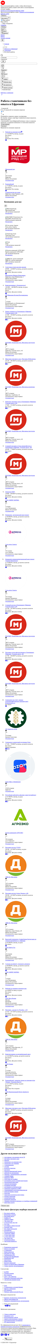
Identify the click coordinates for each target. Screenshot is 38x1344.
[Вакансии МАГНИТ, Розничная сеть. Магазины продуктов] (20, 331)
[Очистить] (3, 61)
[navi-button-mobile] (2, 40)
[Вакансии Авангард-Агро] (20, 717)
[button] (3, 35)
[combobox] (9, 57)
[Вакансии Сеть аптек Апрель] (20, 533)
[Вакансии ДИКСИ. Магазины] (20, 865)
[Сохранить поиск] (2, 66)
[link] (4, 31)
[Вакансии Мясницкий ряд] (20, 155)
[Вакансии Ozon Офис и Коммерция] (20, 766)
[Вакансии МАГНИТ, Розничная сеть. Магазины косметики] (20, 375)
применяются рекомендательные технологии (15, 1325)
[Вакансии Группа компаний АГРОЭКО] (20, 817)
